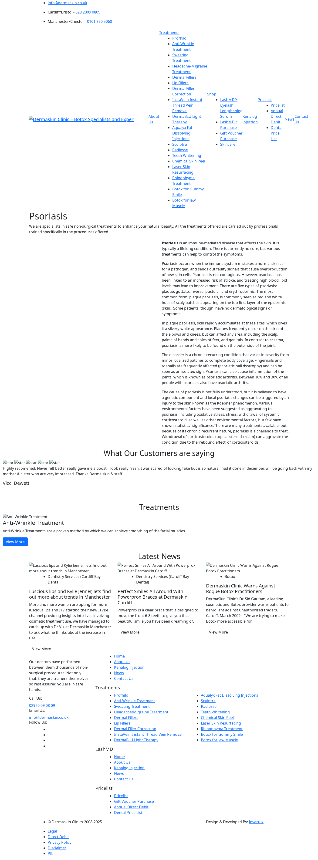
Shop (211, 94)
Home (119, 656)
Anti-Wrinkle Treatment (134, 700)
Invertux (256, 821)
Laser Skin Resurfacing (221, 723)
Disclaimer (57, 847)
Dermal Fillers (184, 77)
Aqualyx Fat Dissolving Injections (182, 133)
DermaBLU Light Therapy (136, 739)
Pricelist (265, 99)
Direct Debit (58, 836)
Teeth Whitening (186, 155)
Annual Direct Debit (277, 116)
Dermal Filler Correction (135, 728)
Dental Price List (276, 133)
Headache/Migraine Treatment (141, 712)
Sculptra (179, 144)
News (289, 119)
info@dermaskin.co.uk (67, 2)
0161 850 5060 (99, 21)
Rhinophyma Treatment (222, 728)
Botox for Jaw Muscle (219, 739)
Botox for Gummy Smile (222, 734)
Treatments (169, 32)
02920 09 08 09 (42, 705)
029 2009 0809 (87, 12)
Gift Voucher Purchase (134, 801)
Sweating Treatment (132, 706)
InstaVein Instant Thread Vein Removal (187, 105)
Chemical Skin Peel (188, 161)
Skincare (227, 144)
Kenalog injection (129, 667)
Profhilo (179, 38)
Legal (52, 831)
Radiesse (180, 149)
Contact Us (123, 678)
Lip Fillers (180, 82)
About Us (122, 661)
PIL (50, 853)
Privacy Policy (59, 842)
